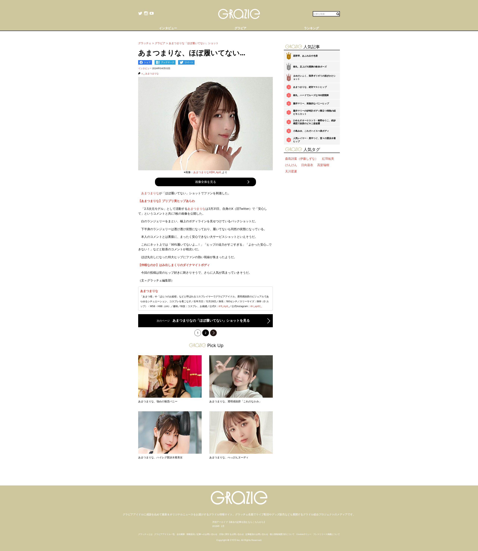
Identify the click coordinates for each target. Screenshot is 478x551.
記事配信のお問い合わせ (257, 534)
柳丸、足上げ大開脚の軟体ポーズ (310, 66)
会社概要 (181, 534)
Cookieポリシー (303, 534)
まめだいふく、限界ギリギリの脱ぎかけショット (314, 77)
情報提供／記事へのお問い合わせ (202, 534)
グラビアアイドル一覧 (164, 534)
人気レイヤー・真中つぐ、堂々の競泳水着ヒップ (314, 140)
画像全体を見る (205, 182)
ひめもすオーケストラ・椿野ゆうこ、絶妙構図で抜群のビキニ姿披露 (314, 122)
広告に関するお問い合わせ (231, 534)
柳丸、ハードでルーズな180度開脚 (311, 95)
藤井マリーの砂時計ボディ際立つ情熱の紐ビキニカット (314, 112)
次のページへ (213, 332)
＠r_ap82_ (256, 306)
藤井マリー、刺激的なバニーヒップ (311, 103)
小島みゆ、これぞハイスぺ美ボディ (311, 130)
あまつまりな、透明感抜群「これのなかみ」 (235, 401)
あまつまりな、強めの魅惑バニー (157, 401)
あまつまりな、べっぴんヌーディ (229, 457)
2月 (222, 526)
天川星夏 (291, 171)
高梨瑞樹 (323, 165)
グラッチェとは (145, 534)
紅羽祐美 (328, 158)
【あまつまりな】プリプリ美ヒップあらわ (166, 201)
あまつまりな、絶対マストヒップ (310, 87)
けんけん (291, 165)
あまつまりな (152, 73)
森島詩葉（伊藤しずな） (301, 158)
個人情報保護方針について (282, 534)
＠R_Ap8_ (223, 306)
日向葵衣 (307, 165)
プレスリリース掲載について (326, 534)
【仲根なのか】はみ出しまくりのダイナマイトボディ (174, 265)
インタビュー (145, 68)
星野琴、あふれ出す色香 (305, 55)
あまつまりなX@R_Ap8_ (207, 172)
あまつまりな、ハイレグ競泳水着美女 (160, 457)
